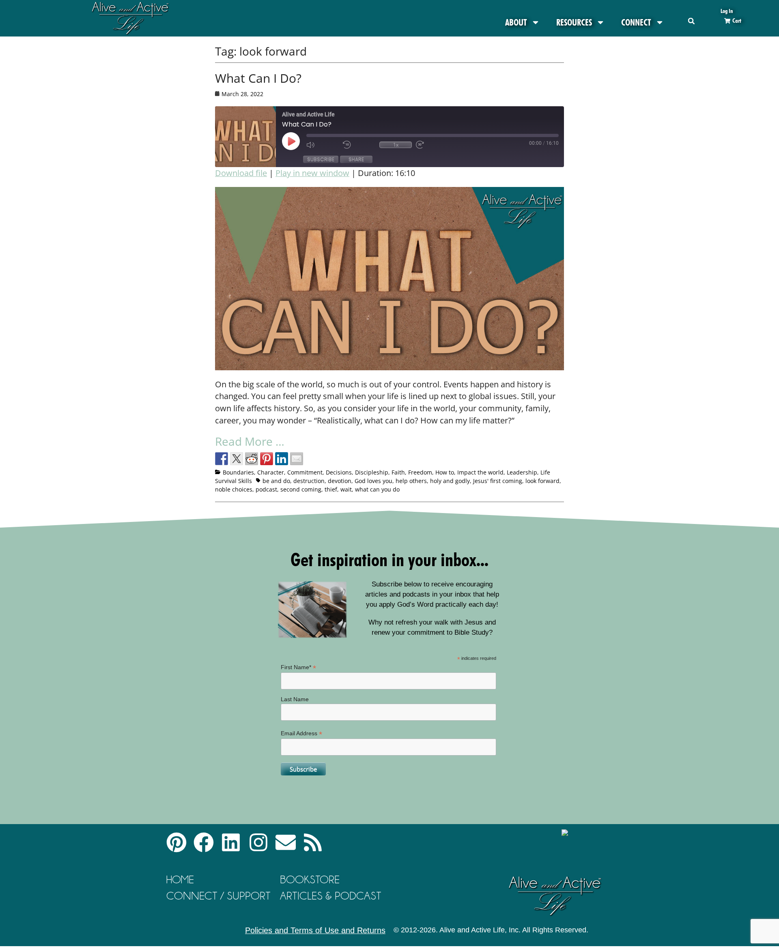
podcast (266, 489)
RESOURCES (574, 22)
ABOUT (516, 22)
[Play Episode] (298, 141)
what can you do (377, 489)
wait (346, 489)
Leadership (522, 472)
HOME (180, 879)
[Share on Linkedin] (281, 458)
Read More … (249, 441)
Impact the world (480, 472)
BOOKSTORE (310, 879)
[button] (691, 21)
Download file (241, 172)
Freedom (420, 472)
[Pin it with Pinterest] (266, 458)
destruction (309, 481)
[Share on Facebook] (221, 458)
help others (411, 481)
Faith (398, 472)
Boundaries (238, 472)
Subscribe (320, 159)
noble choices (233, 489)
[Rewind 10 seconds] (359, 145)
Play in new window (312, 172)
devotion (339, 481)
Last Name (295, 699)
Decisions (339, 472)
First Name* (298, 667)
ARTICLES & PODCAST (330, 896)
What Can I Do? (258, 78)
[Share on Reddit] (251, 458)
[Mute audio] (322, 144)
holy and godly (450, 481)
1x (395, 145)
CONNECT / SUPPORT (218, 896)
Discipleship (371, 472)
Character (270, 472)
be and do (276, 481)
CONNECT (636, 22)
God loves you (373, 481)
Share (356, 159)
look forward (542, 481)
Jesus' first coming (497, 481)
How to (444, 472)
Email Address (301, 733)
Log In (727, 10)
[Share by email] (296, 458)
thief (331, 489)
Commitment (305, 472)
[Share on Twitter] (236, 458)
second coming (300, 489)
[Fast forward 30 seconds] (432, 145)
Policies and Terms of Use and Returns (315, 930)
